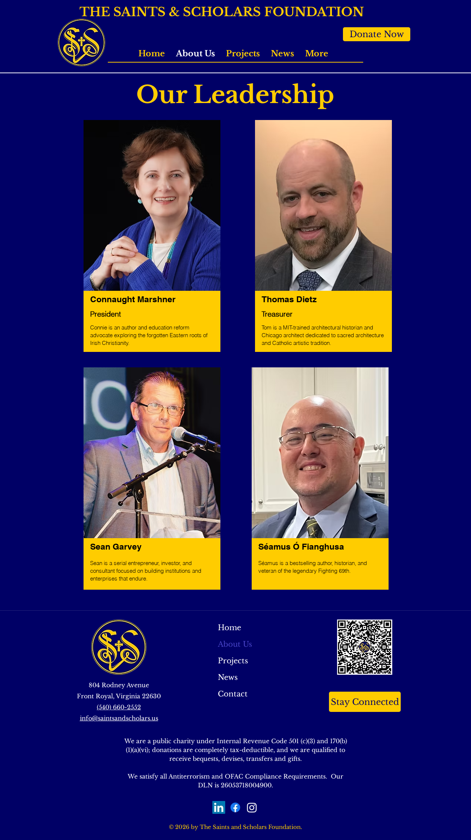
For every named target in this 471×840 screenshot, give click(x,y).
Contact (233, 693)
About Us (235, 644)
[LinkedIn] (218, 807)
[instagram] (251, 807)
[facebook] (235, 807)
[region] (152, 239)
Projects (233, 660)
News (228, 677)
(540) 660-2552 (119, 707)
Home (229, 627)
